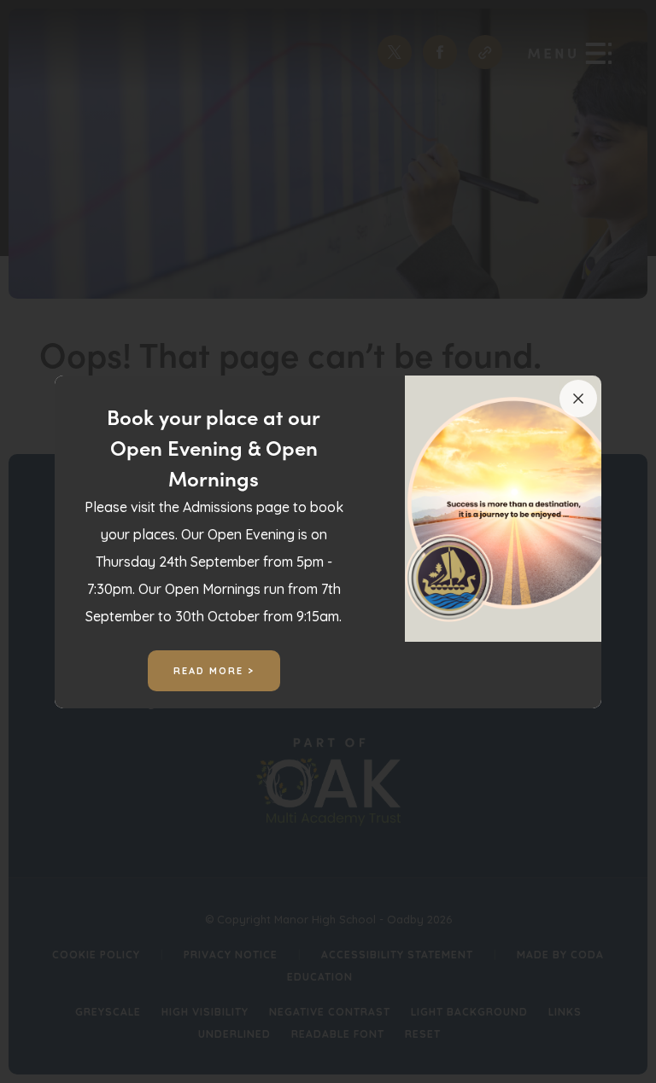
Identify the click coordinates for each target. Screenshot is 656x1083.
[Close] (578, 398)
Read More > (214, 671)
